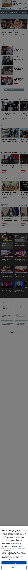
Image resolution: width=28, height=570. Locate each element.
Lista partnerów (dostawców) (8, 559)
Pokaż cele (14, 567)
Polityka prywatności (16, 546)
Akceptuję (14, 563)
